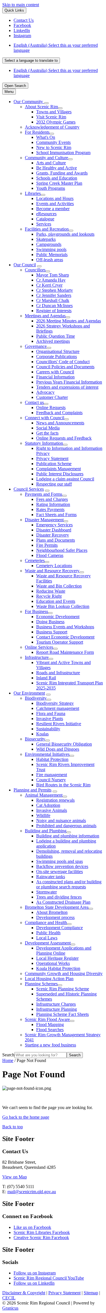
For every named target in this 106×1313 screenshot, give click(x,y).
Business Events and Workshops (65, 626)
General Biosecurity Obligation (64, 744)
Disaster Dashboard (53, 529)
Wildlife (43, 815)
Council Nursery (51, 779)
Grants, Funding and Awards (62, 173)
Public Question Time (55, 336)
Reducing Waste (50, 591)
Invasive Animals (51, 810)
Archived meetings (53, 341)
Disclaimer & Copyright (23, 1292)
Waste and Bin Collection (59, 586)
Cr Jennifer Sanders (53, 295)
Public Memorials (52, 254)
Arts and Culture (51, 162)
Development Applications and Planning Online (63, 951)
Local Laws (46, 937)
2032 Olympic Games (55, 122)
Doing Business (50, 621)
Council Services (29, 489)
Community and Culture (46, 157)
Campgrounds (48, 244)
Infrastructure (37, 657)
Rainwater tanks (50, 876)
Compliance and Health (46, 922)
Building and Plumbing (45, 830)
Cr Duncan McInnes (54, 305)
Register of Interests (54, 310)
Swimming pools (51, 249)
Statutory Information (44, 443)
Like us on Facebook (32, 1227)
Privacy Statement (52, 458)
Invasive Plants (49, 718)
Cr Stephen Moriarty (54, 290)
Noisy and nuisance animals (61, 820)
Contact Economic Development (65, 637)
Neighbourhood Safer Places (61, 550)
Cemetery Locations (54, 565)
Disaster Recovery (52, 535)
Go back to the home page (25, 1117)
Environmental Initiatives (47, 754)
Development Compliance (59, 927)
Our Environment (29, 693)
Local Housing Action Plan (49, 978)
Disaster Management (44, 519)
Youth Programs (50, 188)
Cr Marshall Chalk (52, 300)
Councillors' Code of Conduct (63, 361)
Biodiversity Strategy (55, 703)
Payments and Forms (43, 494)
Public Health (48, 932)
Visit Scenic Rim (51, 116)
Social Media (48, 427)
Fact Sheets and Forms (56, 514)
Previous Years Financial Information (69, 382)
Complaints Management (58, 468)
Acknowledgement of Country (52, 127)
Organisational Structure (57, 351)
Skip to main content (20, 4)
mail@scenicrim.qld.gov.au (31, 1191)
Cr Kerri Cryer (49, 285)
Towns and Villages (54, 111)
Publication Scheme (54, 463)
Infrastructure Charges (56, 1004)
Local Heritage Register (57, 958)
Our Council (25, 264)
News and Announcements (60, 422)
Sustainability (48, 728)
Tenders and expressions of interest (67, 387)
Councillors (35, 269)
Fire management (51, 774)
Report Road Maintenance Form (65, 652)
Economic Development (57, 616)
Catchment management (57, 708)
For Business (36, 611)
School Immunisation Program (63, 152)
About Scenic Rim (41, 106)
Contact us (34, 402)
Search (8, 1054)
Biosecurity (35, 739)
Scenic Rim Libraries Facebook (42, 1232)
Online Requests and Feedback (64, 438)
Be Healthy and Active (56, 167)
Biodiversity (36, 698)
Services (43, 224)
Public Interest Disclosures (59, 473)
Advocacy (45, 392)
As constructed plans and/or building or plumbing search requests (68, 884)
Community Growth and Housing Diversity (64, 973)
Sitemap (91, 1292)
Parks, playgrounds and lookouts (65, 234)
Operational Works (53, 963)
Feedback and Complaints (59, 412)
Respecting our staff (54, 484)
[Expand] (46, 103)
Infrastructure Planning (56, 1009)
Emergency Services (54, 524)
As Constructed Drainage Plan (63, 902)
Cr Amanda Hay (51, 280)
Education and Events (55, 601)
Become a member (53, 208)
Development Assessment (48, 942)
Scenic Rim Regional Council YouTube (49, 1278)
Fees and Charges (52, 499)
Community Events (53, 142)
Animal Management (43, 795)
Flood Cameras (49, 555)
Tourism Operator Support (59, 642)
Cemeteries (35, 560)
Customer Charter (52, 397)
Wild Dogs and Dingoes (57, 749)
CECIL (9, 1297)
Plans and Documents (55, 540)
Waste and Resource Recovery (52, 570)
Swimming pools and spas (59, 861)
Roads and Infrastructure (58, 672)
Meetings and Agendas (45, 315)
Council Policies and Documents (65, 366)
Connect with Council (44, 417)
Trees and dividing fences (59, 897)
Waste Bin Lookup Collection (62, 606)
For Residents (37, 132)
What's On (45, 137)
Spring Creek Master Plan (59, 183)
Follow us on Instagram (35, 1273)
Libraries (33, 193)
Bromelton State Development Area (56, 907)
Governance (36, 346)
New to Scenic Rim (53, 147)
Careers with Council (55, 371)
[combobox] (31, 60)
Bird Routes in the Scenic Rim (63, 784)
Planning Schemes (41, 983)
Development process (55, 917)
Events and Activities (55, 203)
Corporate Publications (56, 356)
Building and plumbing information (67, 835)
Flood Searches (50, 1029)
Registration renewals (55, 800)
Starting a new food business (50, 1044)
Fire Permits (47, 545)
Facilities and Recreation (47, 229)
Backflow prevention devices (62, 866)
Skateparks (46, 239)
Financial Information (55, 376)
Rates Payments (50, 509)
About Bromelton (52, 912)
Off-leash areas (49, 259)
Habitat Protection (52, 759)
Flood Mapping (50, 1024)
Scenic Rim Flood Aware (47, 1019)
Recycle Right (49, 596)
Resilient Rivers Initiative (58, 723)
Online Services (39, 647)
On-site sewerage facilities (59, 871)
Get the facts (47, 433)
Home (7, 1060)
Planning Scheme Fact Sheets (62, 1014)
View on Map (14, 1176)
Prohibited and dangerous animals (66, 825)
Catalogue (45, 218)
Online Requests (51, 407)
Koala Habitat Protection (58, 968)
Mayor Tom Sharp (52, 275)
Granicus (10, 1308)
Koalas (42, 733)
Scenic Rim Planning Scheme (62, 988)
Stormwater (46, 891)
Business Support (51, 631)
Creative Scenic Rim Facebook (41, 1237)
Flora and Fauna (50, 713)
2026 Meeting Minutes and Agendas (68, 320)
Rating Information (53, 504)
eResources (46, 213)
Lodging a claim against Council (65, 478)
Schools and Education (56, 178)
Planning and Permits (32, 790)
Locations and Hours (54, 198)
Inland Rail (46, 677)
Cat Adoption (48, 805)
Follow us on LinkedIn (34, 1283)
